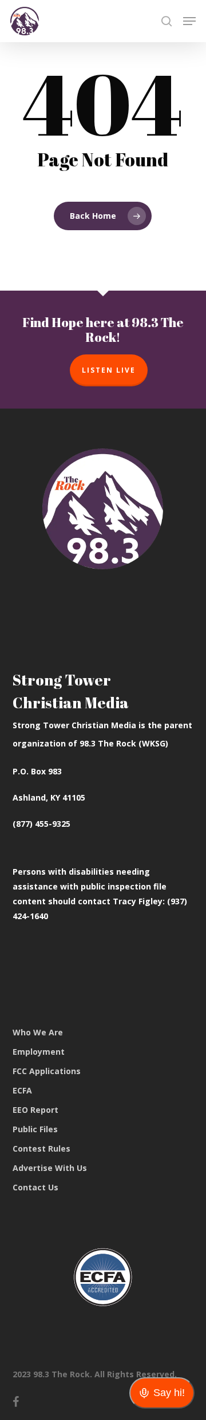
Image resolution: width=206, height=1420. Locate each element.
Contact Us (35, 1187)
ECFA (22, 1090)
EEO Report (35, 1109)
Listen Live (109, 370)
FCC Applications (47, 1071)
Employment (39, 1051)
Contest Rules (41, 1148)
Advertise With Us (50, 1167)
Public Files (35, 1129)
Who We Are (38, 1032)
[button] (189, 21)
